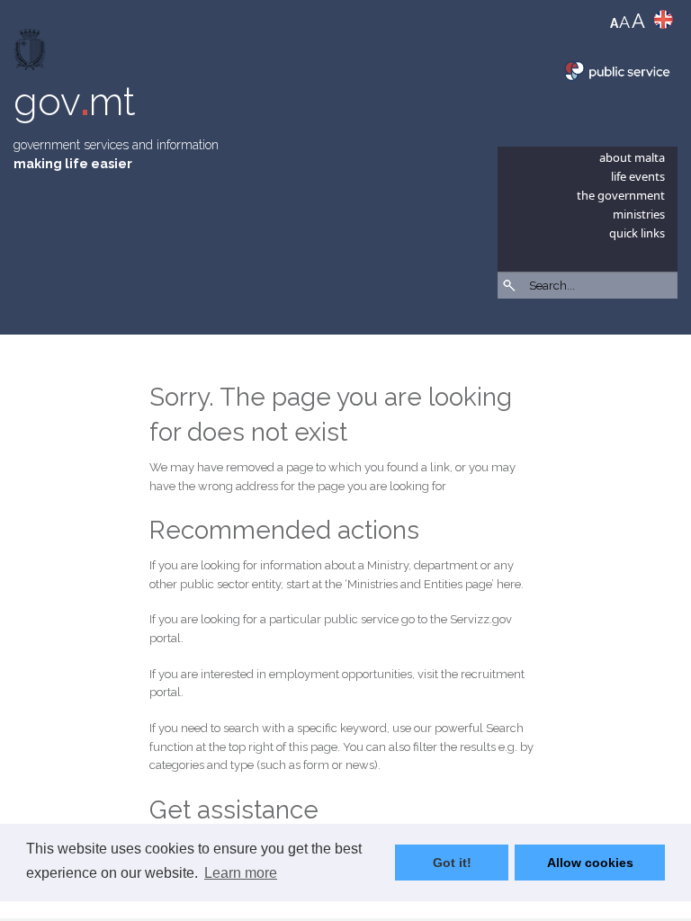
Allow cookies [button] (590, 862)
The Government (621, 195)
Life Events (638, 176)
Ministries (639, 214)
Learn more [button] (240, 873)
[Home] (31, 53)
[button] (669, 333)
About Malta (632, 157)
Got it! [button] (452, 862)
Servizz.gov (481, 619)
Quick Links (637, 233)
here (509, 584)
